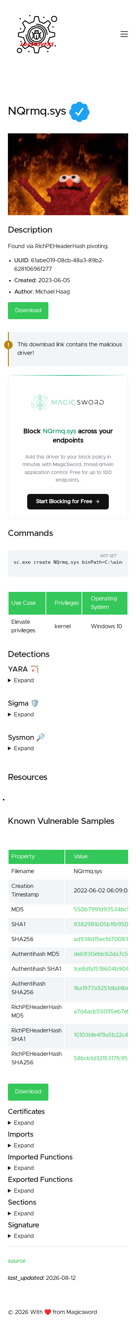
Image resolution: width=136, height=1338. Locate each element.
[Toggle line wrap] (111, 544)
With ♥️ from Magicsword (63, 1312)
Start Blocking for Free (64, 501)
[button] (118, 34)
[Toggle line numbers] (99, 544)
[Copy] (87, 544)
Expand (24, 681)
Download (28, 310)
